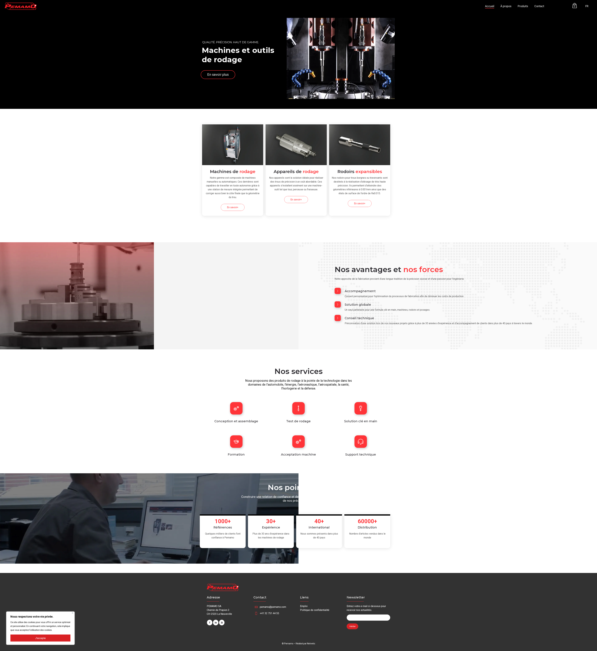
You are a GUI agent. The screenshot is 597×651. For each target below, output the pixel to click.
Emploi (304, 606)
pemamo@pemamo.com (273, 606)
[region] (40, 628)
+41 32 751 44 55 (269, 613)
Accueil (489, 6)
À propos (505, 6)
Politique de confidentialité (314, 610)
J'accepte (40, 638)
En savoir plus (218, 74)
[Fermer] (72, 613)
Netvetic (311, 643)
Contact (539, 6)
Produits (523, 6)
